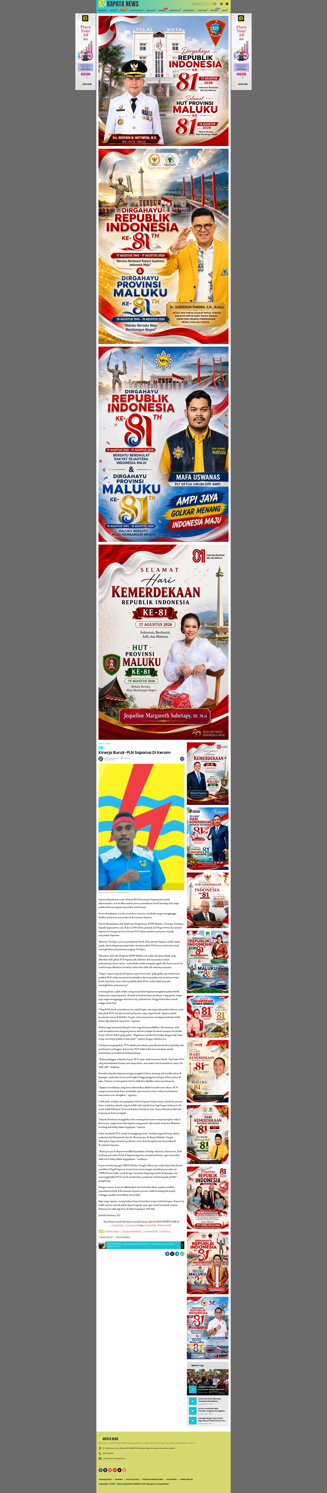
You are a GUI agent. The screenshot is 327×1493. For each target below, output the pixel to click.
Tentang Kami (105, 1479)
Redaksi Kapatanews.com (111, 758)
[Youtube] (115, 1470)
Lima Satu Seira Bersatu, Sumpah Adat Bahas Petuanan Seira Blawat (209, 1400)
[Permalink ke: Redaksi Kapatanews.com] (101, 759)
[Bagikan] (182, 759)
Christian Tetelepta (113, 1231)
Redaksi (119, 1479)
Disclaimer (172, 1479)
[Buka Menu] (227, 3)
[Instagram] (110, 1470)
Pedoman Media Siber (153, 1479)
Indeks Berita (186, 1479)
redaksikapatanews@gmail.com (114, 1458)
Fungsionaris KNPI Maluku (132, 1231)
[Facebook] (167, 1254)
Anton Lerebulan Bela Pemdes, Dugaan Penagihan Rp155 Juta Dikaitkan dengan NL (212, 1409)
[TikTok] (119, 1470)
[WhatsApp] (182, 1254)
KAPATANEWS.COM (136, 1484)
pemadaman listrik (151, 1231)
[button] (214, 4)
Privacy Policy (132, 1479)
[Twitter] (172, 1254)
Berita (101, 747)
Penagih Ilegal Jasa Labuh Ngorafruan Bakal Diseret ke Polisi (211, 1419)
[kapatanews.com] (120, 3)
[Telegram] (177, 1254)
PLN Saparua (166, 1231)
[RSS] (124, 1470)
